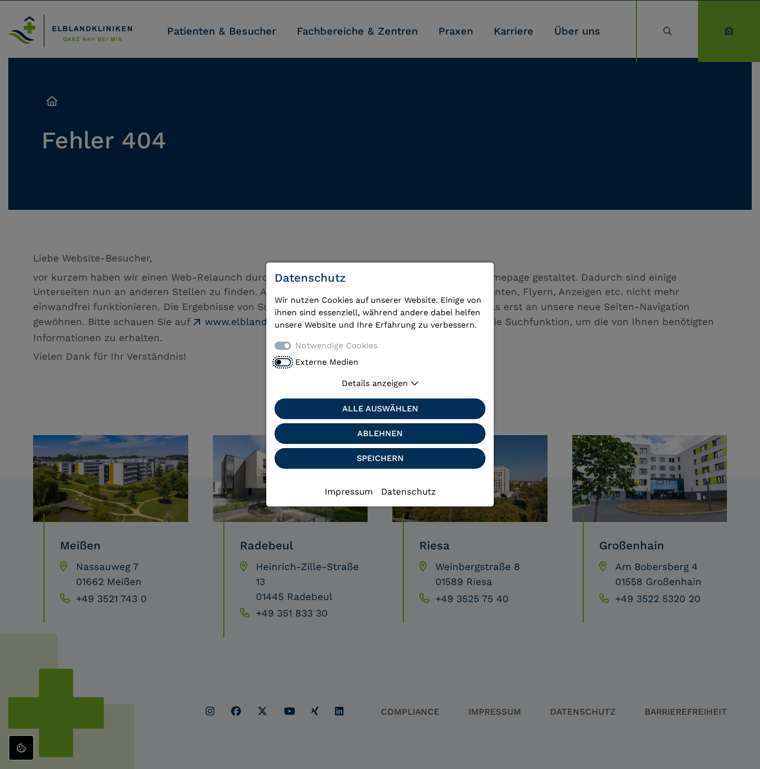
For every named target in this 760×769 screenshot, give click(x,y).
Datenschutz (408, 491)
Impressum (349, 491)
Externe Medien (326, 362)
